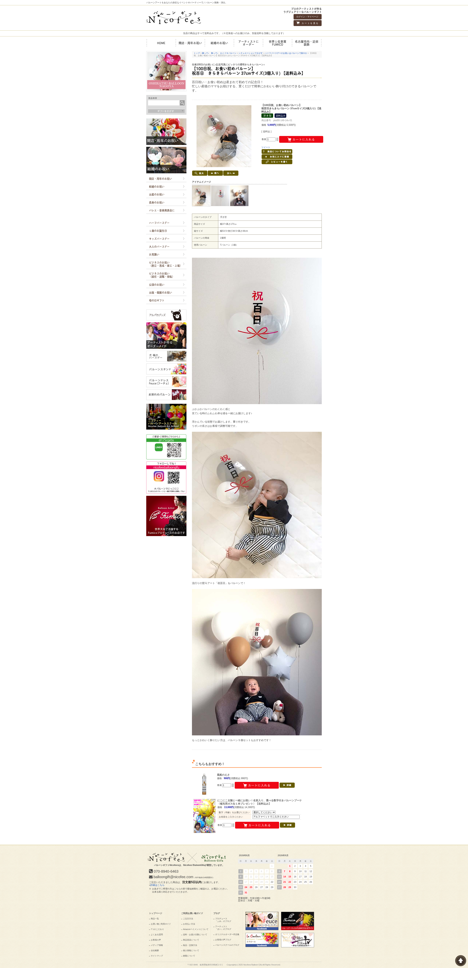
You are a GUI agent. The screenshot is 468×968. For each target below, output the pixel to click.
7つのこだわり (157, 929)
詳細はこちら (157, 885)
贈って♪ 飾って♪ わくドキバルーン (219, 53)
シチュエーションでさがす (251, 53)
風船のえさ (223, 774)
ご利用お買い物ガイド (192, 913)
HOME (161, 42)
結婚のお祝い (219, 42)
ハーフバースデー (159, 223)
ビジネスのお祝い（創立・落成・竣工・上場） (165, 263)
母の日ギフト (156, 300)
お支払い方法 (189, 924)
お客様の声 (156, 940)
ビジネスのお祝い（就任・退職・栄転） (162, 274)
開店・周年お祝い (190, 42)
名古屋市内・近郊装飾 (306, 42)
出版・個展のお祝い (160, 292)
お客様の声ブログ (223, 940)
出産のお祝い (156, 194)
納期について (189, 956)
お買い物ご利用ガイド (161, 924)
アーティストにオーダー (248, 42)
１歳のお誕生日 (158, 230)
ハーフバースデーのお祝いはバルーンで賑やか (286, 53)
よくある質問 (157, 934)
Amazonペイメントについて (195, 929)
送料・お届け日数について (195, 934)
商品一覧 (155, 918)
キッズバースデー (159, 238)
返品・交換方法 (190, 945)
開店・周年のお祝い (160, 178)
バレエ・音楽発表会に (162, 210)
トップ (197, 53)
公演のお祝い (156, 284)
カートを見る (310, 23)
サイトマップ (157, 956)
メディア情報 (157, 945)
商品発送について (191, 940)
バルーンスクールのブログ (227, 945)
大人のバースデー (159, 246)
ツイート (265, 147)
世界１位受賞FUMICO (277, 42)
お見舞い (154, 254)
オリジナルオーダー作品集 (227, 934)
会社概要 (155, 950)
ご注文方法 (188, 918)
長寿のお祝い (156, 202)
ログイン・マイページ (307, 16)
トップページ (155, 913)
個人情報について (191, 950)
